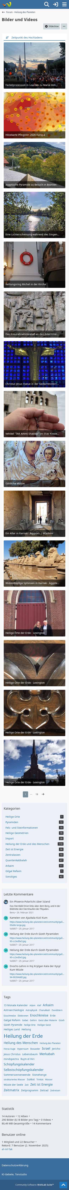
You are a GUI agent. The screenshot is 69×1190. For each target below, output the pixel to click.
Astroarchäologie (14, 1010)
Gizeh (61, 1020)
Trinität (39, 1079)
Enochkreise (39, 1015)
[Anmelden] (55, 4)
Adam (32, 1005)
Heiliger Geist (44, 1024)
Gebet (25, 1020)
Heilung (26, 1029)
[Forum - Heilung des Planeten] (6, 4)
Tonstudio (21, 1174)
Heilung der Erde (23, 1035)
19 (37, 794)
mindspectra (11, 1059)
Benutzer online (13, 1134)
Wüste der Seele (13, 1084)
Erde (53, 1015)
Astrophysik (31, 1010)
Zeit (26, 1084)
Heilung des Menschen (21, 1043)
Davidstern (57, 1010)
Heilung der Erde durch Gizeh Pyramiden (34, 933)
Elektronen (23, 1015)
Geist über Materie (47, 1020)
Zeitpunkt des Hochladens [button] (27, 37)
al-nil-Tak (7, 1149)
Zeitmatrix (11, 1090)
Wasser (49, 1079)
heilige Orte (30, 1024)
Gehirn (33, 1020)
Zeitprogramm (29, 1090)
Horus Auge (9, 1048)
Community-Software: (34, 1184)
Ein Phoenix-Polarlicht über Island (30, 901)
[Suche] (46, 4)
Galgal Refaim (12, 1020)
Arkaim (48, 1005)
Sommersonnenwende (17, 1074)
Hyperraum (22, 1048)
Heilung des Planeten (50, 1043)
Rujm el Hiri (27, 1059)
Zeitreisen (55, 1090)
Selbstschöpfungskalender (24, 1070)
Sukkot (31, 1079)
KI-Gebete (8, 1174)
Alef (39, 1005)
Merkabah (46, 1054)
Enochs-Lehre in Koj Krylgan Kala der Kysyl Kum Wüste (35, 967)
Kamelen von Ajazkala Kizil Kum (28, 917)
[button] (64, 26)
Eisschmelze (10, 1015)
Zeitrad (44, 1090)
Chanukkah (44, 1010)
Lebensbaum (30, 1054)
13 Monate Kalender (16, 1005)
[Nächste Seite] (43, 794)
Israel (46, 1048)
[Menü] (64, 4)
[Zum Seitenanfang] (63, 1185)
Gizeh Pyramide (13, 1024)
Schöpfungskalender (19, 1064)
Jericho (56, 1048)
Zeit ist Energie (41, 1084)
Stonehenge (39, 1074)
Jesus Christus (12, 1054)
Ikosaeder (35, 1048)
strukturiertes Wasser (14, 1079)
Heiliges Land (12, 1029)
